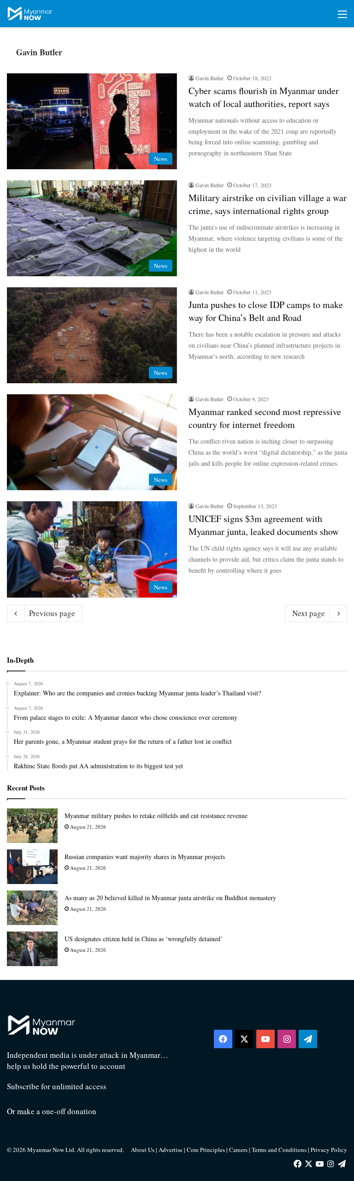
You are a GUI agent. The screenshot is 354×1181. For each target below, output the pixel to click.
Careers (239, 1149)
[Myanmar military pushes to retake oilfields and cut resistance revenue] (32, 825)
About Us (142, 1149)
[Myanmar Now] (30, 13)
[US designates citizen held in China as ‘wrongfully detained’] (32, 949)
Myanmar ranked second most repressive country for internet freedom (265, 418)
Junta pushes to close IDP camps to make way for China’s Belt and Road (266, 311)
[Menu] (342, 17)
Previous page (52, 613)
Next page (308, 613)
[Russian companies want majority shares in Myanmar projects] (32, 866)
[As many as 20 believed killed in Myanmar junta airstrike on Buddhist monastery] (32, 907)
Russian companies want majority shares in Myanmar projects (145, 856)
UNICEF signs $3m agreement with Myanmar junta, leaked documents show (264, 525)
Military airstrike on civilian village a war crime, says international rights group (268, 204)
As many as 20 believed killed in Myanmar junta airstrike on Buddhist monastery (170, 897)
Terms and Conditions (280, 1149)
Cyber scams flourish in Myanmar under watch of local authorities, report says (264, 97)
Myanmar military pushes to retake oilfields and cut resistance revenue (156, 815)
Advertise (171, 1149)
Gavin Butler (39, 52)
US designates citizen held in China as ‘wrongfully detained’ (144, 938)
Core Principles (206, 1149)
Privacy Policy (329, 1149)
